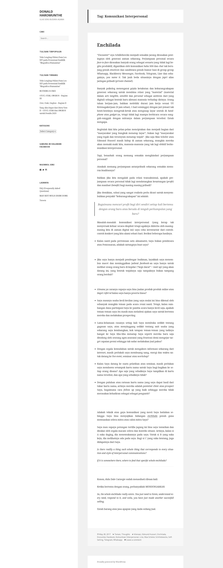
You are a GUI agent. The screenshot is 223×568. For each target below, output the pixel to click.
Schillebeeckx (161, 537)
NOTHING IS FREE (48, 91)
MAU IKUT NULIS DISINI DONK (54, 195)
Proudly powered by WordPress (111, 562)
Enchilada (108, 45)
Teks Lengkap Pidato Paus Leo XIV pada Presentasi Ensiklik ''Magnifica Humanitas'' (53, 60)
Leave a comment (133, 540)
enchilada (152, 416)
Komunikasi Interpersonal (127, 537)
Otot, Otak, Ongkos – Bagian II (53, 103)
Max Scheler (149, 537)
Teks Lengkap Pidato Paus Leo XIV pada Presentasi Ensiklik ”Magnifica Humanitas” (53, 83)
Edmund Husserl (149, 534)
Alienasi (137, 534)
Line (141, 537)
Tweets (43, 200)
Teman (118, 534)
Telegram (108, 540)
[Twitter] (43, 170)
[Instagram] (46, 170)
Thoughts (125, 534)
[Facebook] (40, 170)
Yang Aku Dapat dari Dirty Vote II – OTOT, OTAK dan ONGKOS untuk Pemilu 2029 (53, 110)
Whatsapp (117, 540)
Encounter (101, 537)
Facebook (111, 537)
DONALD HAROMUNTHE (51, 13)
